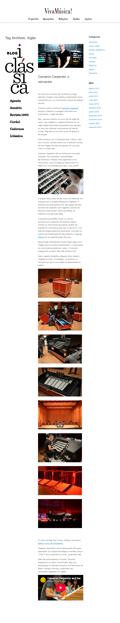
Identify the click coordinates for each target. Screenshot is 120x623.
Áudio (76, 19)
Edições (63, 19)
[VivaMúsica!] (58, 11)
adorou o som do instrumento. (50, 543)
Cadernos (17, 129)
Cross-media (94, 46)
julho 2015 (93, 92)
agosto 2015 (94, 88)
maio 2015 (93, 100)
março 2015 (94, 103)
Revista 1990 (19, 114)
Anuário (16, 107)
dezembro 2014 (95, 115)
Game (91, 53)
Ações (88, 19)
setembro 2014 (95, 127)
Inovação (93, 57)
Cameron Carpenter (70, 108)
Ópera (91, 69)
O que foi (33, 19)
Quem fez (48, 19)
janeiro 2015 (94, 111)
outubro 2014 (94, 123)
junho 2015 (93, 96)
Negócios (93, 65)
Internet (92, 61)
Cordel (15, 122)
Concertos (93, 42)
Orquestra (93, 73)
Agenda (15, 100)
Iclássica (16, 136)
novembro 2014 (95, 119)
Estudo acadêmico (97, 49)
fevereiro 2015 (95, 107)
